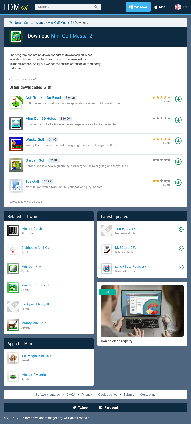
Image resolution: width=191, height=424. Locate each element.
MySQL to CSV (126, 247)
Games (28, 22)
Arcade (40, 22)
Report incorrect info (25, 79)
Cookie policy (107, 394)
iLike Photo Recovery (130, 266)
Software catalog (48, 394)
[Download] (181, 229)
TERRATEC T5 (125, 229)
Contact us (147, 394)
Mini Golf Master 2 (60, 22)
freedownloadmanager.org (43, 418)
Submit (129, 394)
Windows (15, 22)
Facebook (112, 407)
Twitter (83, 407)
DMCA (70, 394)
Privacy (87, 394)
